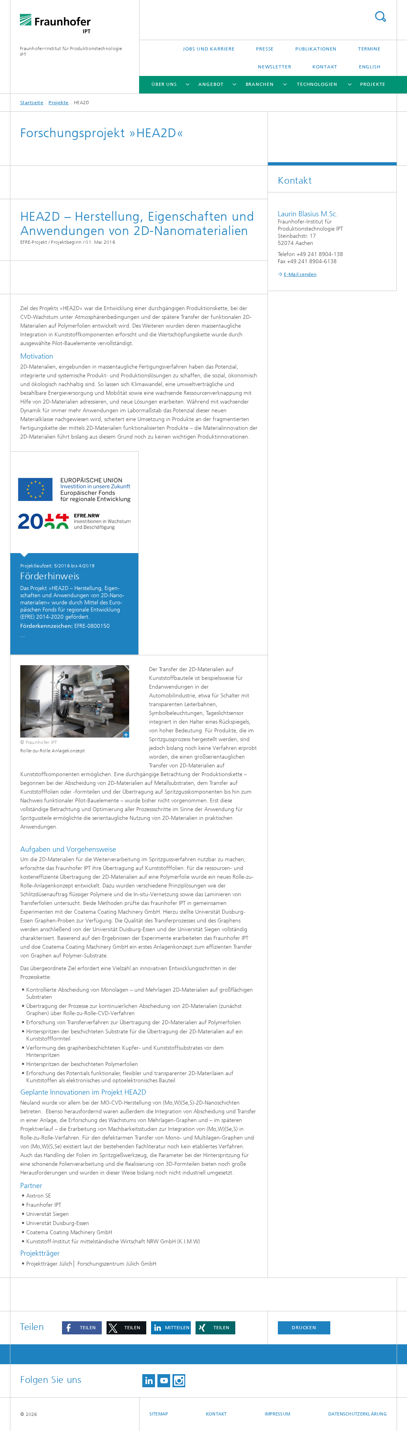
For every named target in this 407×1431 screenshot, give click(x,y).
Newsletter (274, 67)
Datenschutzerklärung (357, 1414)
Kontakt (324, 67)
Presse (265, 49)
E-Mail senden (300, 274)
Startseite (31, 102)
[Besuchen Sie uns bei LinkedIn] (148, 1380)
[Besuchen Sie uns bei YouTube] (163, 1380)
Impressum (277, 1414)
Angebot (210, 84)
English (370, 67)
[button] (82, 1327)
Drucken (304, 1327)
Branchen (260, 84)
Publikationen (316, 49)
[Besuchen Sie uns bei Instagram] (178, 1380)
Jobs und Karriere (209, 49)
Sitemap (158, 1414)
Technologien (317, 84)
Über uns (164, 84)
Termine (369, 49)
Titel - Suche (380, 16)
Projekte (373, 84)
